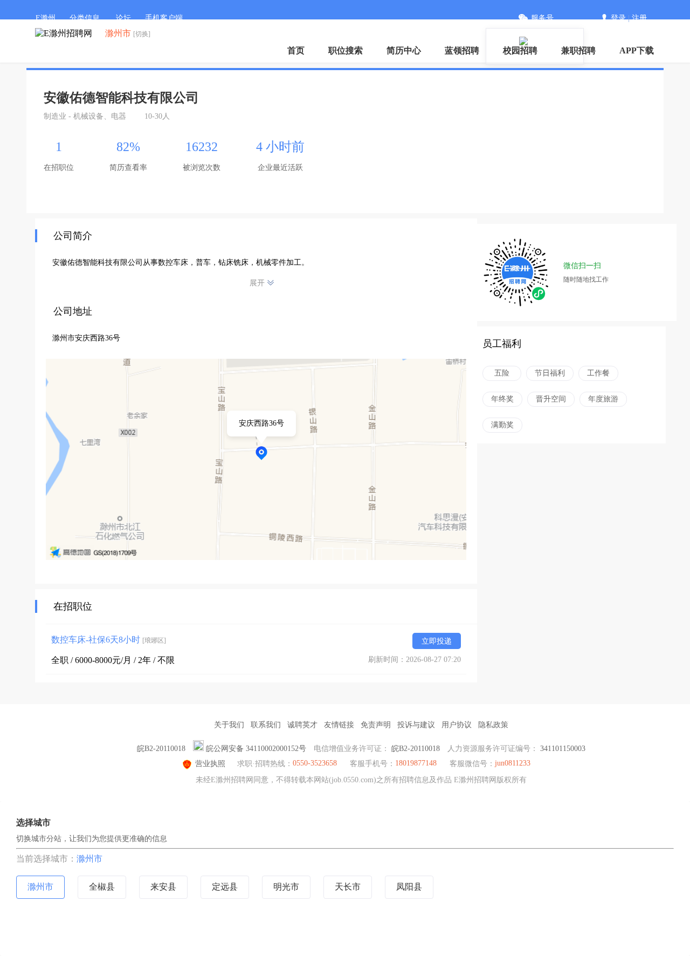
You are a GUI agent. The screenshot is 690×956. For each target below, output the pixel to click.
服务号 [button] (542, 18)
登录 (618, 18)
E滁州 (46, 18)
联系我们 (266, 725)
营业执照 (210, 764)
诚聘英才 (302, 725)
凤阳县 (409, 886)
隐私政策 (493, 725)
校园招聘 (520, 50)
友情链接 (339, 725)
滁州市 (89, 858)
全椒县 (102, 886)
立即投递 (437, 641)
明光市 (286, 886)
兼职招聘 (578, 50)
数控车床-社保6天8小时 (108, 639)
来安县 (163, 886)
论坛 (123, 18)
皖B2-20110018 (161, 749)
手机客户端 (164, 18)
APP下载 (636, 50)
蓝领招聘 (462, 50)
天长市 (348, 886)
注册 (639, 18)
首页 (296, 50)
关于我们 (229, 725)
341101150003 (562, 749)
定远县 (225, 886)
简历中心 (404, 50)
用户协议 (456, 725)
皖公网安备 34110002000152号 (256, 749)
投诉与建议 (416, 725)
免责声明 (376, 725)
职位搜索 (345, 50)
